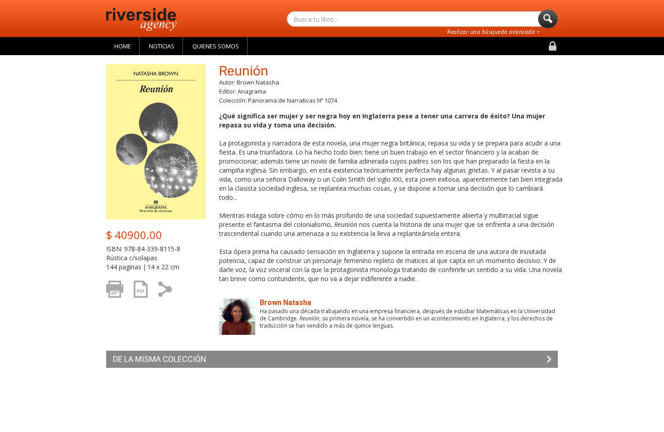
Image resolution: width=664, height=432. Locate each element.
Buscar (548, 18)
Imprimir (117, 302)
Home (122, 46)
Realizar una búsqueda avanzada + (493, 32)
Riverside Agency (141, 19)
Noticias (161, 46)
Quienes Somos (215, 46)
